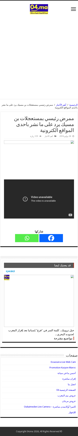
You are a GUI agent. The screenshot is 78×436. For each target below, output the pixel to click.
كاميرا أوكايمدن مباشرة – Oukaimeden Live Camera (50, 406)
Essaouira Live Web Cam (63, 362)
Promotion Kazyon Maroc (63, 367)
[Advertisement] (39, 55)
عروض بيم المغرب (67, 395)
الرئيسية (73, 105)
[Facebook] (51, 238)
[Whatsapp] (27, 238)
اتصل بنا (72, 384)
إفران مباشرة (69, 378)
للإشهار (72, 412)
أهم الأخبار (61, 105)
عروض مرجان (69, 401)
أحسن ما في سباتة (67, 373)
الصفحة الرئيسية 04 (66, 390)
